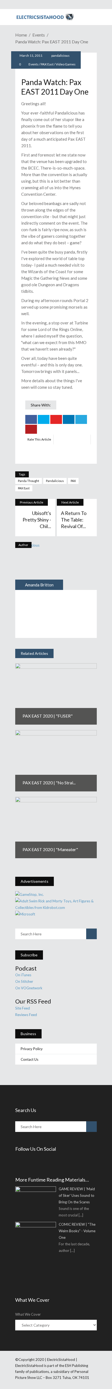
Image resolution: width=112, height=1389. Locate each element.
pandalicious (60, 55)
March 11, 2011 (30, 55)
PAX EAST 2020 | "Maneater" (50, 849)
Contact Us (29, 1059)
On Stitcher (24, 981)
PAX (73, 481)
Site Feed (22, 1008)
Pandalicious (55, 481)
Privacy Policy (32, 1049)
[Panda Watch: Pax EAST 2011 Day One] (39, 566)
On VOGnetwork (28, 988)
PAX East (47, 64)
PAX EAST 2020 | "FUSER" (48, 715)
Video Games (66, 64)
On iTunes (23, 975)
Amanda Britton (39, 584)
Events (38, 34)
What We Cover (28, 1314)
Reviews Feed (26, 1015)
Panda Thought (28, 481)
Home (21, 34)
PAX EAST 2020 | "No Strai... (49, 782)
